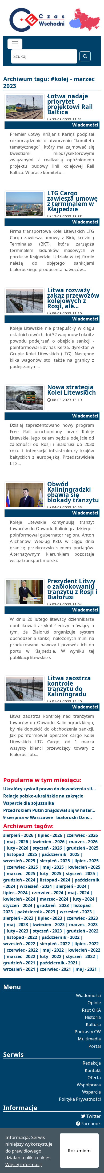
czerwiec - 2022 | (24, 950)
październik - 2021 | (60, 963)
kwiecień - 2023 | (51, 924)
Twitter (93, 1116)
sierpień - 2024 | (73, 886)
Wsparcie (91, 1092)
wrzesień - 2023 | (77, 912)
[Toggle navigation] (14, 44)
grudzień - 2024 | (21, 880)
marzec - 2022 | (23, 956)
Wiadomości (88, 995)
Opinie (94, 1003)
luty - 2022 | (53, 956)
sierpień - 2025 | (57, 861)
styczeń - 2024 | (20, 905)
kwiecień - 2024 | (21, 899)
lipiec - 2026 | (52, 835)
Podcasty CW (88, 1032)
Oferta (94, 1078)
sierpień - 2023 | (20, 918)
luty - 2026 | (20, 848)
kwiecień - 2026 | (51, 842)
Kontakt (93, 1070)
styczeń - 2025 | (82, 873)
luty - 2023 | (20, 931)
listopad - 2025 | (24, 854)
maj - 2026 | (20, 842)
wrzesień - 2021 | (21, 969)
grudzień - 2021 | (21, 963)
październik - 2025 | (62, 854)
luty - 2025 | (53, 873)
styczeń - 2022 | (82, 956)
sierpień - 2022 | (57, 944)
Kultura (93, 1024)
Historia (93, 1017)
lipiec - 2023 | (52, 918)
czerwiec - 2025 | (24, 867)
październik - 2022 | (62, 937)
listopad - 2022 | (24, 937)
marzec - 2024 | (56, 899)
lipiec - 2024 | (17, 893)
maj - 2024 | (80, 893)
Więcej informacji (23, 1164)
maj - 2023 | (20, 924)
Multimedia (89, 1039)
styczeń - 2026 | (49, 848)
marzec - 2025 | (23, 873)
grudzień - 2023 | (55, 905)
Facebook (91, 1123)
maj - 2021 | (87, 969)
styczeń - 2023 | (49, 931)
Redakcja (92, 1063)
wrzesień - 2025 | (21, 861)
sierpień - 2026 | (20, 835)
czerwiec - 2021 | (57, 969)
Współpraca (89, 1085)
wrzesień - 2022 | (21, 944)
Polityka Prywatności (80, 1099)
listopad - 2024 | (57, 880)
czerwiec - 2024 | (50, 893)
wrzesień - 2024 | (38, 886)
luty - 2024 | (85, 899)
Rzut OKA (91, 1010)
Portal (95, 1046)
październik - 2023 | (38, 912)
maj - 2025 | (55, 867)
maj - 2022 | (55, 950)
